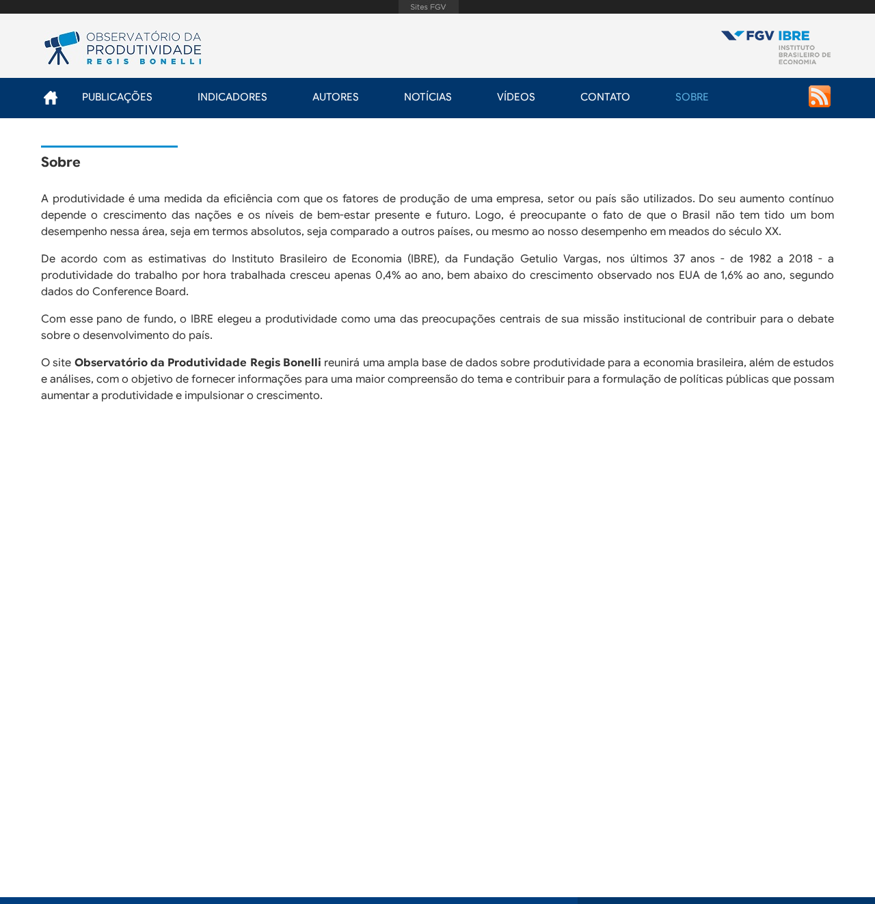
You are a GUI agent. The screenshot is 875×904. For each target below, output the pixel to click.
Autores (335, 97)
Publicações (117, 97)
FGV (428, 7)
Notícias (428, 97)
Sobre (692, 97)
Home (50, 97)
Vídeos (516, 97)
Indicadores (232, 97)
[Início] (776, 49)
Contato (605, 97)
